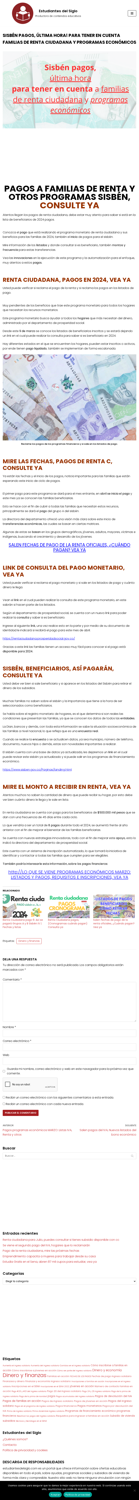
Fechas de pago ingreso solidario (112, 1376)
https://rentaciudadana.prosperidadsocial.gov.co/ (39, 638)
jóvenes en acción (82, 1386)
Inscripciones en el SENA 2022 (55, 1386)
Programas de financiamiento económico (90, 1411)
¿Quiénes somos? (15, 1439)
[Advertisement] (69, 158)
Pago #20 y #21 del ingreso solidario (29, 1391)
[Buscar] (132, 1156)
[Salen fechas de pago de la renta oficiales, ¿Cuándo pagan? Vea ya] (114, 906)
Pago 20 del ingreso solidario (64, 1391)
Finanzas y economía (37, 1381)
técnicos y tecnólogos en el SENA (31, 1421)
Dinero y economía (107, 1370)
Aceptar (55, 1494)
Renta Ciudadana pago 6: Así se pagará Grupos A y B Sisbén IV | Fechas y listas (23, 923)
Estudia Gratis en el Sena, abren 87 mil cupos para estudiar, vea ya (50, 1262)
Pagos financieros (66, 1405)
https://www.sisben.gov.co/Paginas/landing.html (37, 770)
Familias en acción (58, 1376)
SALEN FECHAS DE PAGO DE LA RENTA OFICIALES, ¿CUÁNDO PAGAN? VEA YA (69, 547)
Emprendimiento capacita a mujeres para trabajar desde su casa (49, 1256)
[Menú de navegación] (132, 13)
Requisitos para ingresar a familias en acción (82, 1415)
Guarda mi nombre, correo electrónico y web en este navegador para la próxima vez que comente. (70, 1071)
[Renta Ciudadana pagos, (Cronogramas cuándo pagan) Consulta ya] (69, 906)
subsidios (9, 1421)
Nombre (9, 1027)
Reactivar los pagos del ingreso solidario (36, 1416)
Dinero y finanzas (29, 941)
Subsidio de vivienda (122, 1416)
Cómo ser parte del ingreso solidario (74, 1370)
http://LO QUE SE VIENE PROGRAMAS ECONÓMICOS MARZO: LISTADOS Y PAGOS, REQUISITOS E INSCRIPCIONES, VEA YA (69, 874)
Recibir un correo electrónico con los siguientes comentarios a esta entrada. (60, 1097)
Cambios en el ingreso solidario (75, 1365)
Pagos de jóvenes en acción (91, 1401)
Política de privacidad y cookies (25, 1450)
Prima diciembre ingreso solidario (48, 1411)
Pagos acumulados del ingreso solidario (75, 1396)
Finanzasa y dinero (14, 1381)
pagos (51, 1396)
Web (6, 1055)
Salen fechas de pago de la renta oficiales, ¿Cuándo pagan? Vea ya (113, 923)
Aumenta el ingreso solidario (16, 1365)
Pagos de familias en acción (22, 1401)
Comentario (12, 979)
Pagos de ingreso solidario (57, 1401)
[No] (134, 1490)
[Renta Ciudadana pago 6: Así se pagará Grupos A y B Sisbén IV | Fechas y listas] (23, 906)
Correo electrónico (17, 1041)
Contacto (10, 1445)
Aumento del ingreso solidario (45, 1365)
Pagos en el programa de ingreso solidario (35, 1406)
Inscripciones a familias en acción (87, 1381)
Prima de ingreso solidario (19, 1411)
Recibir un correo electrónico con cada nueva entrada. (45, 1104)
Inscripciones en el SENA (26, 1386)
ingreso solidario (61, 1381)
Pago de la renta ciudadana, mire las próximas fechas (41, 1251)
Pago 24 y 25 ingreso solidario (96, 1391)
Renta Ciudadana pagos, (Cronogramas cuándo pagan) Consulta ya (67, 923)
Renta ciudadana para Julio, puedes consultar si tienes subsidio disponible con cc (61, 1240)
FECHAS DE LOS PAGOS (80, 1376)
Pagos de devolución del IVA (113, 1396)
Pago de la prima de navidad (33, 1396)
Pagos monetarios (89, 1406)
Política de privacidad (77, 1494)
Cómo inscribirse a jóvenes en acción (34, 1370)
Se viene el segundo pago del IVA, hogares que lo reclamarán (46, 1245)
